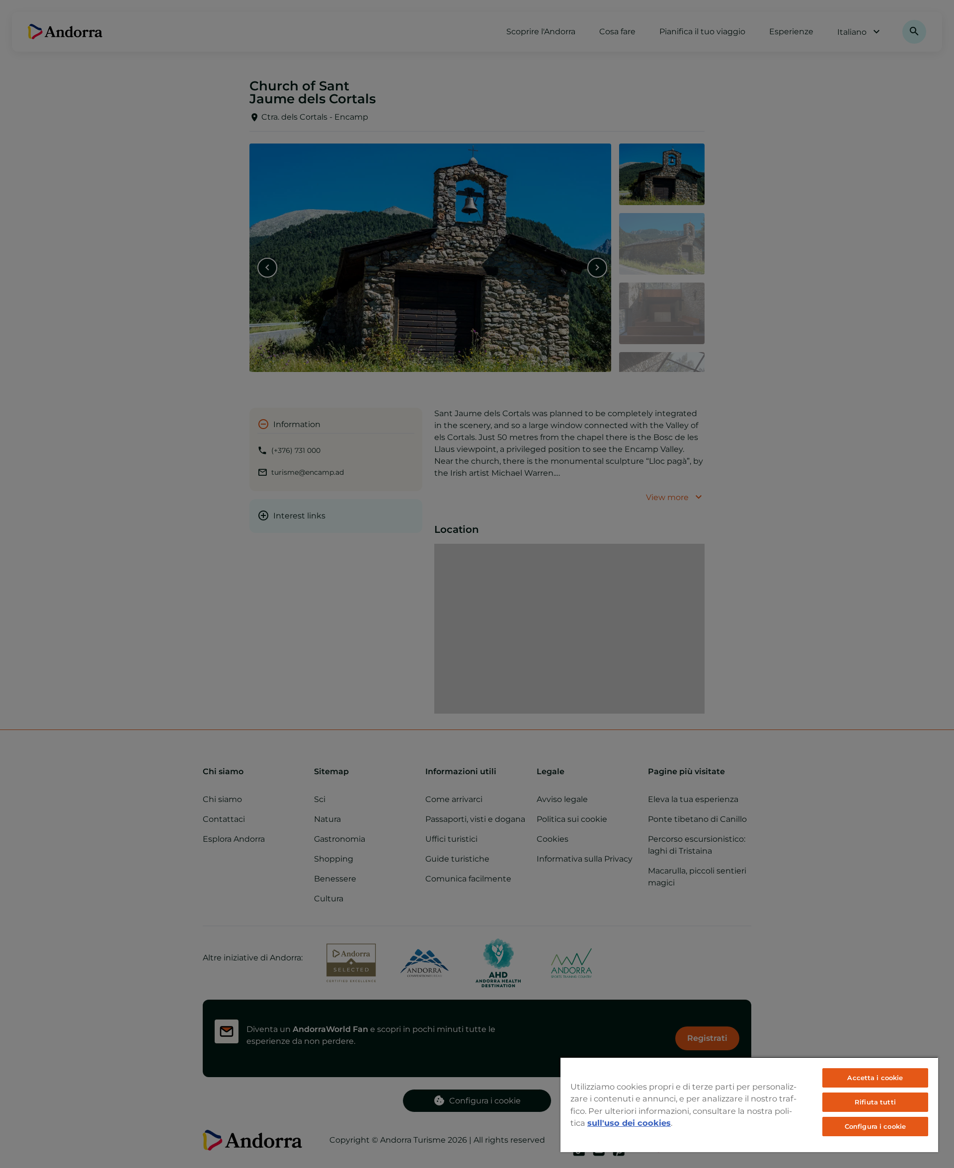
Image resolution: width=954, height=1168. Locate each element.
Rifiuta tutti (875, 1102)
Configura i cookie (875, 1126)
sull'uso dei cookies (629, 1123)
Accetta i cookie (875, 1078)
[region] (749, 1104)
